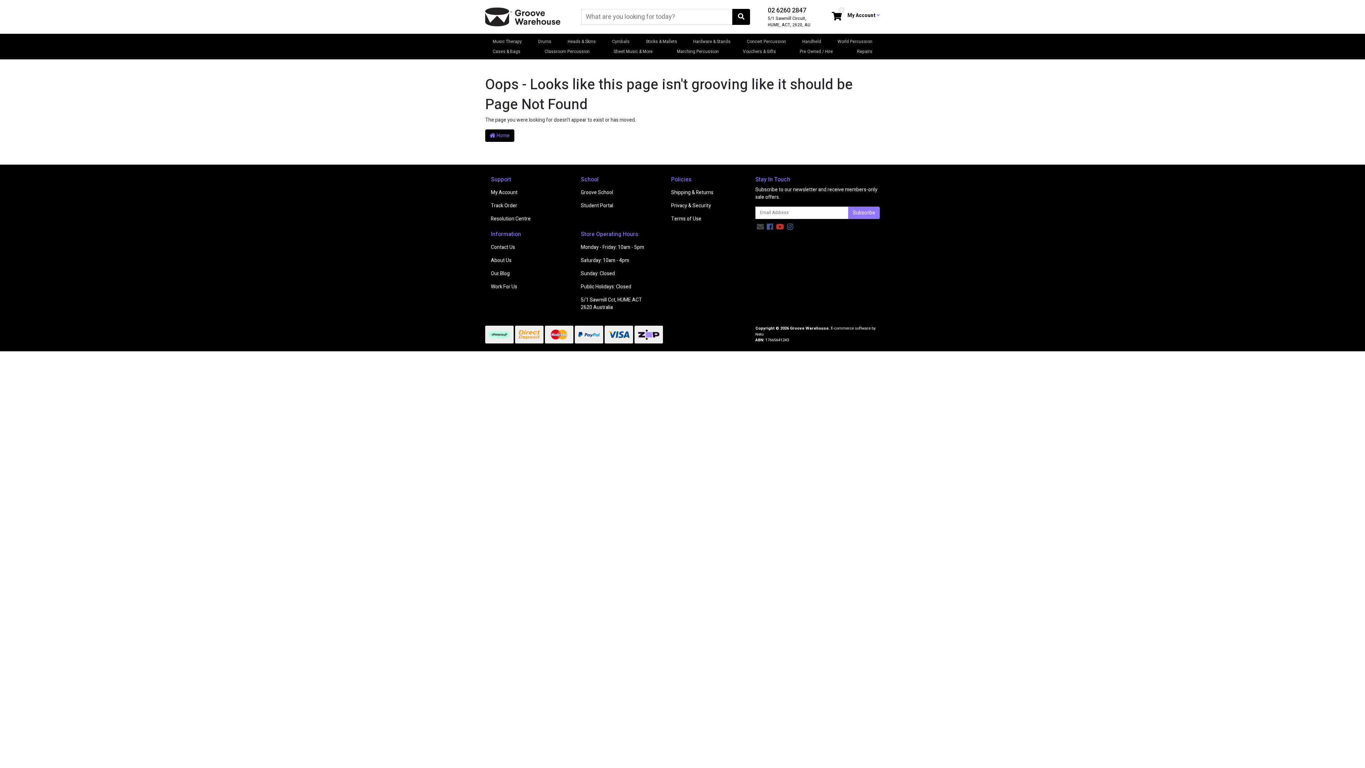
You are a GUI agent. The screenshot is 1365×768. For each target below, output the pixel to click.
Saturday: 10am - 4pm (605, 260)
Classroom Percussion (567, 51)
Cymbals (621, 41)
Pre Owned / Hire (816, 51)
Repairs (864, 51)
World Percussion (854, 41)
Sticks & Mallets (661, 41)
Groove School (597, 192)
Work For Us (504, 286)
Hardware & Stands (711, 41)
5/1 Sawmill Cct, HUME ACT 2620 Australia (611, 303)
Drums (544, 41)
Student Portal (597, 205)
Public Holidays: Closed (606, 286)
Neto (759, 334)
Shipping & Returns (692, 192)
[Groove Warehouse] (523, 16)
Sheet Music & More (633, 51)
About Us (501, 260)
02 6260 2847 (787, 10)
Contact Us (503, 247)
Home (503, 135)
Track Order (504, 205)
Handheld (811, 41)
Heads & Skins (582, 41)
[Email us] (760, 227)
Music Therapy (507, 41)
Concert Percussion (766, 41)
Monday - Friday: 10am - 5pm (612, 247)
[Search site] (741, 17)
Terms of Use (686, 219)
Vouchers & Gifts (759, 51)
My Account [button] (862, 15)
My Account (504, 192)
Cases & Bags (506, 51)
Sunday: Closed (598, 273)
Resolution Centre (511, 219)
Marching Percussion (698, 51)
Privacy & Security (691, 205)
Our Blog (500, 273)
